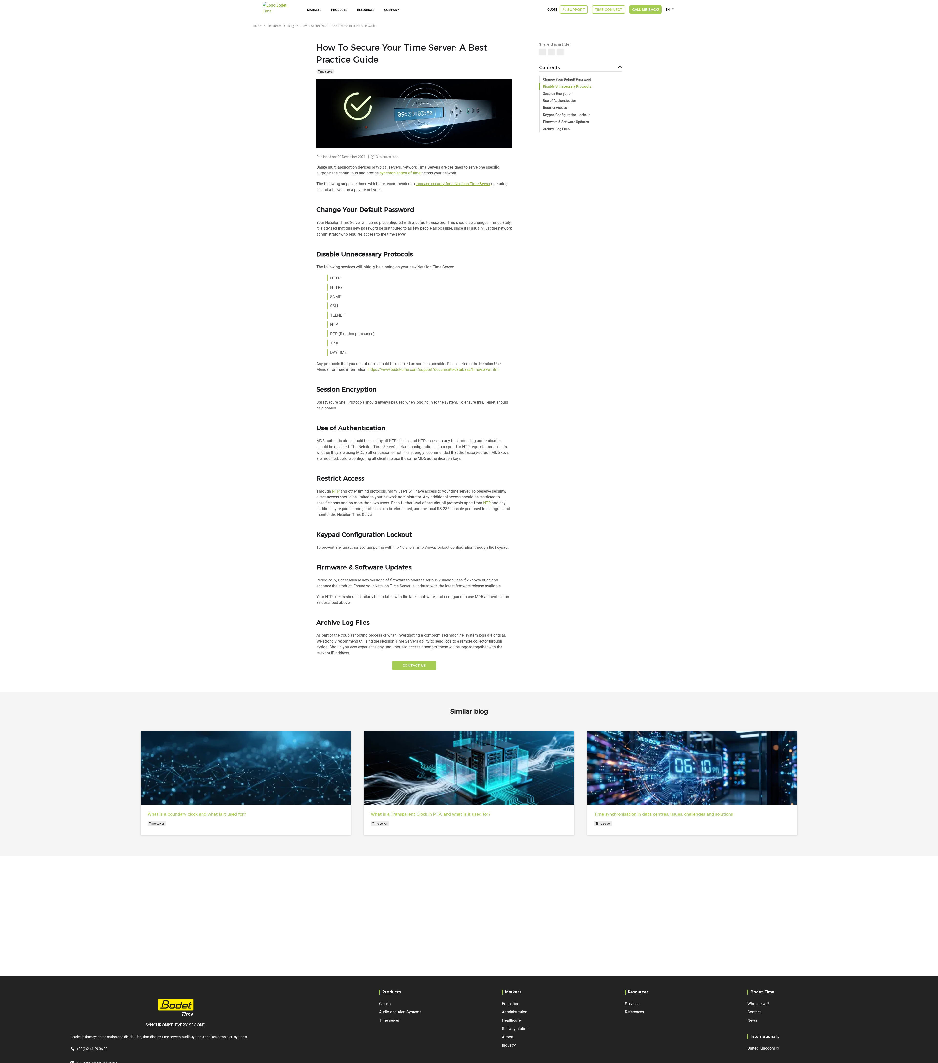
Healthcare (511, 1020)
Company (391, 9)
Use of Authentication (560, 100)
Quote (552, 9)
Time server (325, 71)
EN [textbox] (667, 9)
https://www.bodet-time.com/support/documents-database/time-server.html (434, 369)
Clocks (385, 1003)
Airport (507, 1037)
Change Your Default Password (567, 79)
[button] (560, 52)
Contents (549, 67)
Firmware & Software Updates (566, 121)
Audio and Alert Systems (400, 1012)
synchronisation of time (400, 173)
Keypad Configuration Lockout (566, 114)
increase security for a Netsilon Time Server (453, 183)
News (752, 1020)
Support (576, 9)
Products (339, 9)
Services (632, 1003)
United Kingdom (761, 1048)
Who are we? (758, 1003)
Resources (365, 9)
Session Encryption (558, 93)
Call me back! (645, 9)
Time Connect (608, 9)
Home (257, 26)
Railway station (515, 1028)
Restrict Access (555, 107)
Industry (509, 1045)
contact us (414, 665)
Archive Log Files (556, 129)
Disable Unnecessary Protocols (567, 86)
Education (510, 1003)
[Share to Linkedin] (542, 52)
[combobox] (670, 9)
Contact (754, 1012)
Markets (314, 9)
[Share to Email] (551, 52)
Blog (291, 26)
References (634, 1012)
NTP (336, 491)
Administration (514, 1012)
